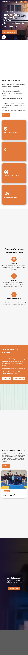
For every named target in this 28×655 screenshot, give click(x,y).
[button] (16, 2)
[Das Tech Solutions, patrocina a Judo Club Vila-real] (14, 484)
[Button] (21, 2)
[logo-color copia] (5, 2)
